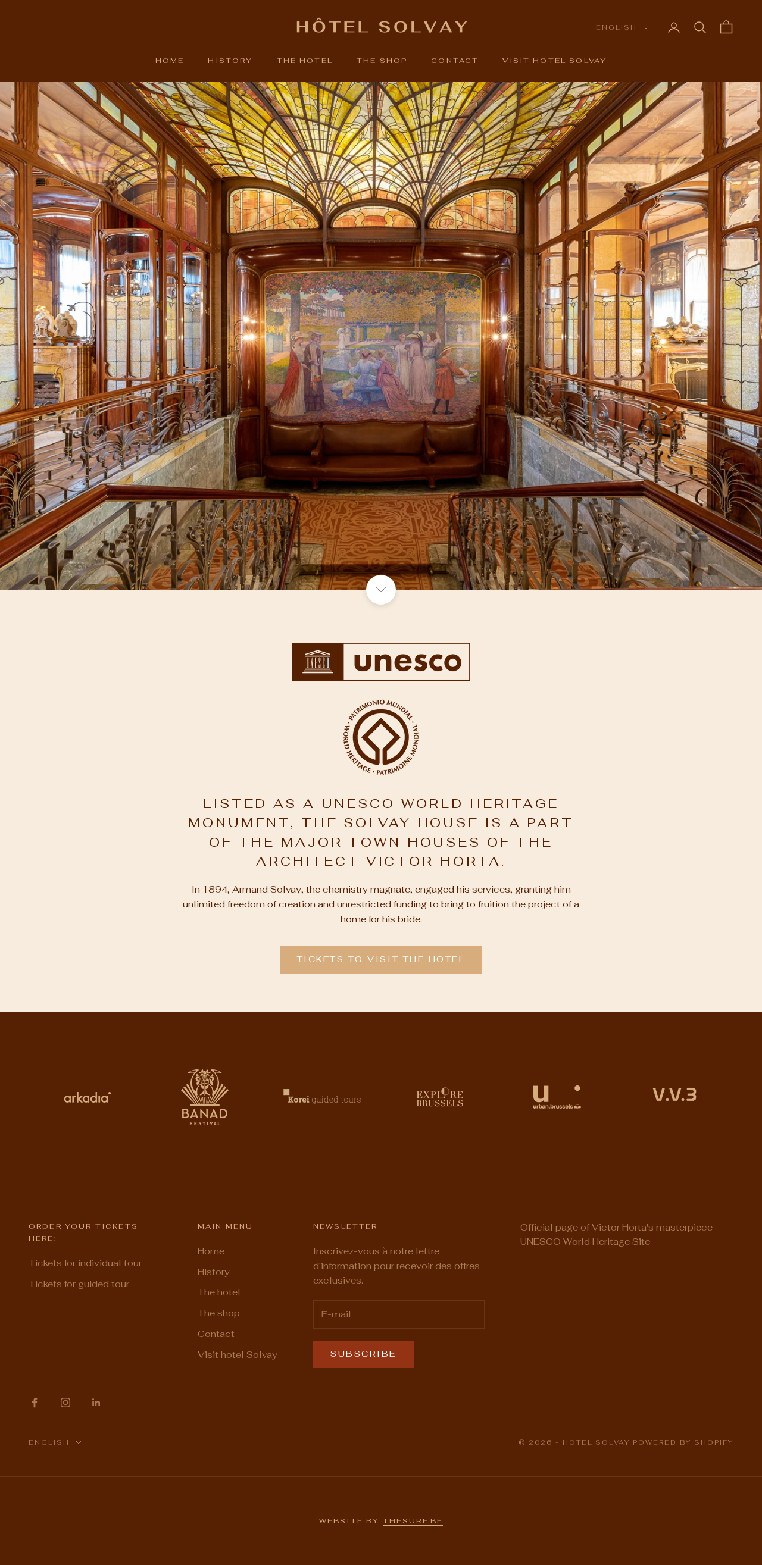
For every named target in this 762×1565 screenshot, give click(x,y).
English (616, 27)
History (230, 60)
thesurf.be (413, 1521)
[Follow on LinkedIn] (96, 1402)
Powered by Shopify (683, 1442)
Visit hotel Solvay (554, 60)
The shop (382, 60)
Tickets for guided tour (79, 1283)
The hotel (305, 60)
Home (170, 60)
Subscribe (363, 1353)
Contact (455, 60)
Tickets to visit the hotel (381, 959)
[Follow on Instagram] (65, 1402)
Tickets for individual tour (85, 1263)
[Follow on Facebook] (34, 1402)
